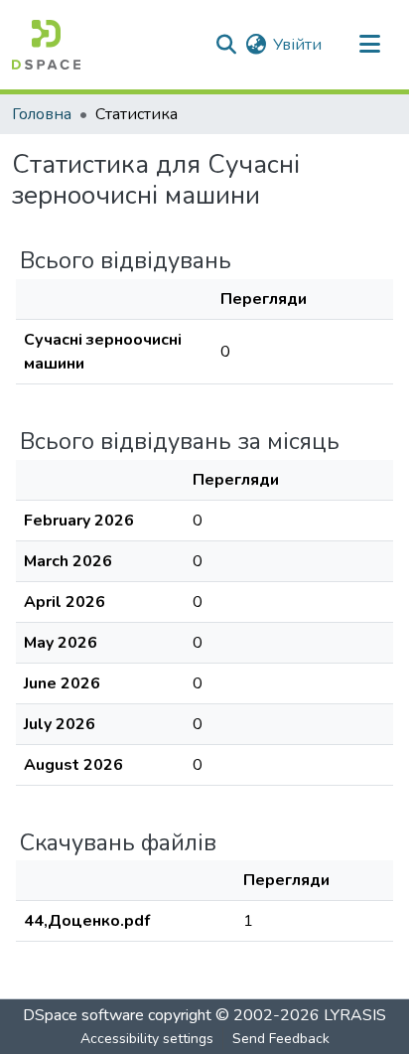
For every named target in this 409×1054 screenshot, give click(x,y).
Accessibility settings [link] (146, 1038)
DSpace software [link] (83, 1015)
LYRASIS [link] (355, 1015)
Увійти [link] (297, 45)
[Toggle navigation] (369, 45)
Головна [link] (41, 114)
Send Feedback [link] (281, 1038)
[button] (46, 45)
